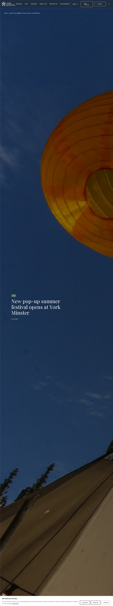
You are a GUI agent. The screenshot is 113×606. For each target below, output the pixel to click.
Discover (34, 4)
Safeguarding (64, 4)
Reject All (95, 602)
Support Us (53, 4)
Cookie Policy (15, 603)
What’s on (43, 4)
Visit (26, 4)
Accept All (106, 602)
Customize (85, 602)
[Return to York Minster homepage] (8, 4)
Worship (19, 4)
